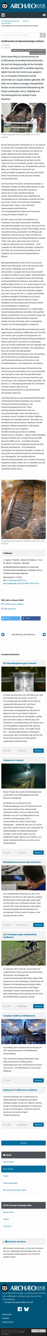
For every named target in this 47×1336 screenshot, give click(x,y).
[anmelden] (44, 15)
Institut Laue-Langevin (14, 604)
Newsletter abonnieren (16, 1241)
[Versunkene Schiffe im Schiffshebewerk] (23, 1031)
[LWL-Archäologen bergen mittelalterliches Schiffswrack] (23, 953)
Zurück (24, 1143)
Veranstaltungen (10, 1183)
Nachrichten (8, 1162)
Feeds (5, 1176)
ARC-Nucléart (10, 608)
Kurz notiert (6, 23)
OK (39, 1331)
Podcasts (7, 1226)
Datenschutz (7, 1322)
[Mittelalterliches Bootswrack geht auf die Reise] (23, 877)
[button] (10, 618)
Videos (6, 1219)
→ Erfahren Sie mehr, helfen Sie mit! (17, 1302)
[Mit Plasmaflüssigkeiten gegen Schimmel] (23, 678)
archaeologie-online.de (10, 21)
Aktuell (26, 21)
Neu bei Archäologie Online (14, 1190)
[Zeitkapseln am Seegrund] (23, 775)
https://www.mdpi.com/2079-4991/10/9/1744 (20, 583)
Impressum (7, 1314)
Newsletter (31, 1248)
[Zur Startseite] (23, 5)
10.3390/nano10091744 (16, 580)
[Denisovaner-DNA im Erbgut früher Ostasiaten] (2, 634)
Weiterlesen (38, 751)
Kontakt (5, 1318)
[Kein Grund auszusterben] (44, 634)
